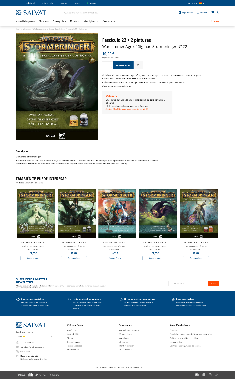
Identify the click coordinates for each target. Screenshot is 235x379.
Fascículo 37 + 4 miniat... (33, 242)
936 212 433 (25, 351)
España (194, 3)
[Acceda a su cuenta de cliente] (218, 12)
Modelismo (124, 338)
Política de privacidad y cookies (184, 338)
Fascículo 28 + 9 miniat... (155, 242)
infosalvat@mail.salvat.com (32, 347)
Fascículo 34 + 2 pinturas (73, 242)
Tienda (70, 338)
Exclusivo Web (73, 342)
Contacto (77, 3)
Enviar (213, 283)
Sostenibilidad (73, 334)
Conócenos (63, 3)
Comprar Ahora (33, 258)
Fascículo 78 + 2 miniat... (115, 242)
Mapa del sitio (176, 342)
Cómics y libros (125, 334)
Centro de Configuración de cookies (185, 346)
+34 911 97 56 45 (27, 343)
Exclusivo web (30, 3)
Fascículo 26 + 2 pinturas (195, 242)
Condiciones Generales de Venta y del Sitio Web (191, 334)
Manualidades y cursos (129, 330)
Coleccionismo (125, 350)
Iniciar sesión (73, 350)
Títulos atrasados (47, 3)
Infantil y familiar (126, 346)
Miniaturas (123, 342)
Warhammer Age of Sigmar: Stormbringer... (33, 247)
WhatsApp (93, 3)
